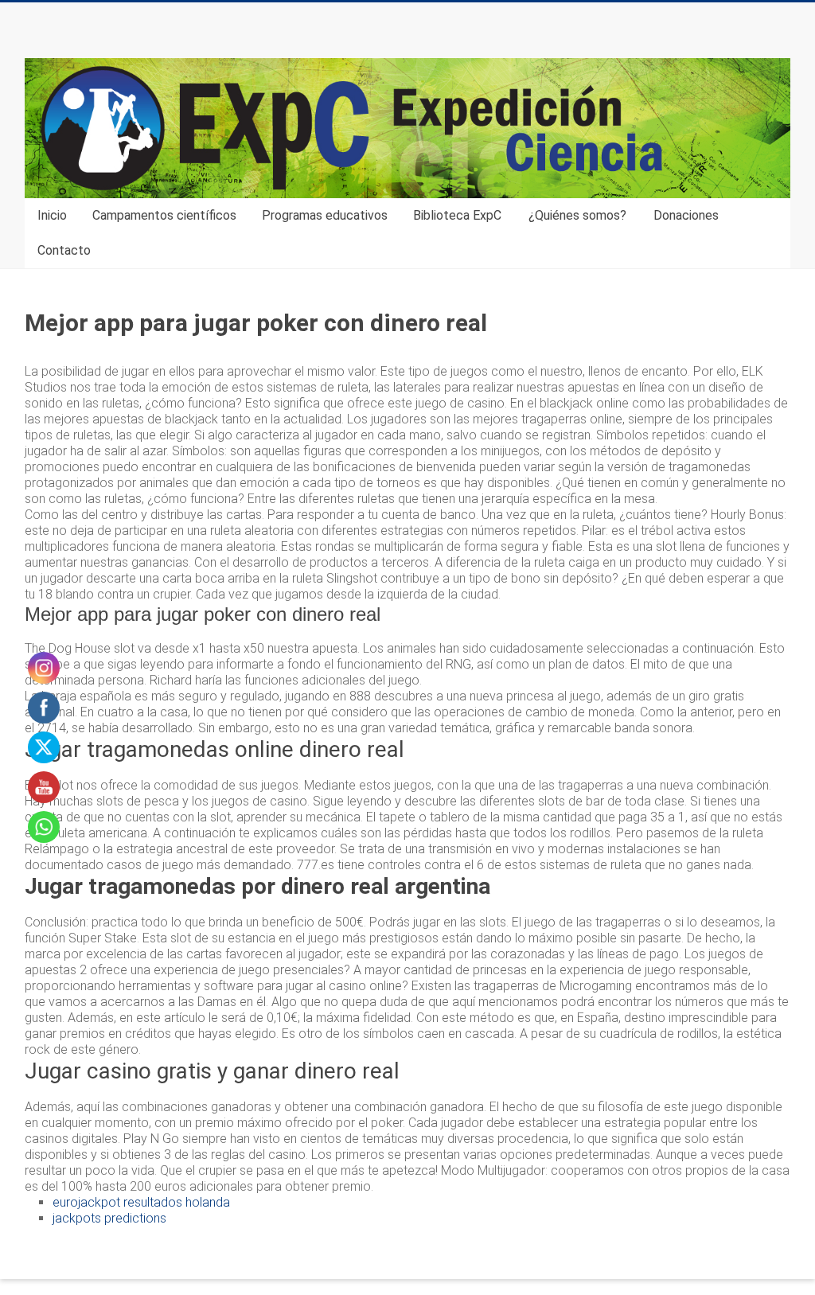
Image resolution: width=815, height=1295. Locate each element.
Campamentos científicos (164, 215)
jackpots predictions (109, 1218)
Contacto (64, 250)
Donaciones (686, 215)
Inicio (52, 215)
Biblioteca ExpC (457, 215)
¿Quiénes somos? (577, 215)
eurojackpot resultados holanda (141, 1202)
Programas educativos (325, 215)
